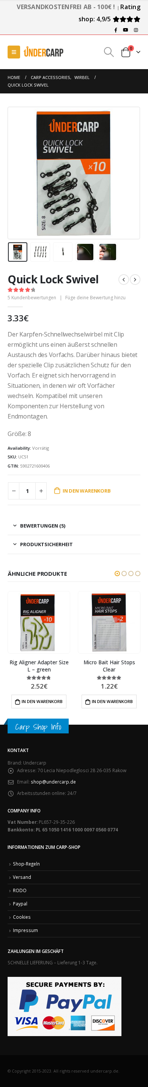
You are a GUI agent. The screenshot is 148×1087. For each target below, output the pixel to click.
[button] (117, 573)
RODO (20, 890)
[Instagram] (135, 30)
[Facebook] (115, 30)
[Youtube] (125, 30)
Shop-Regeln (26, 864)
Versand (22, 877)
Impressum (25, 930)
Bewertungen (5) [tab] (42, 525)
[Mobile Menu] (14, 52)
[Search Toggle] (109, 52)
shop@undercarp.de (53, 782)
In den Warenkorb (87, 490)
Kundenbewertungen (32, 297)
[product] (38, 622)
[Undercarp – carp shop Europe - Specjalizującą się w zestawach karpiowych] (44, 52)
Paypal (20, 904)
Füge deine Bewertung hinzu (95, 297)
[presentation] (17, 173)
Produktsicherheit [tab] (46, 544)
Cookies (22, 917)
